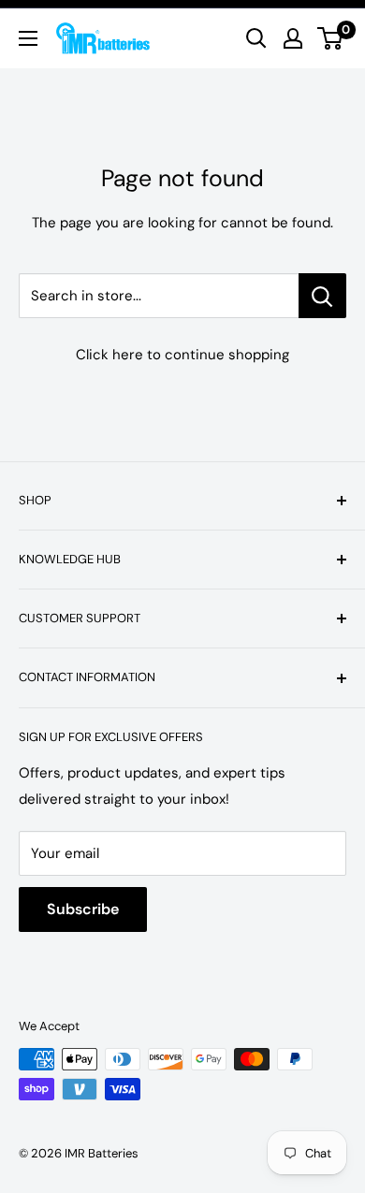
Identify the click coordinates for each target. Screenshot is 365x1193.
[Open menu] (28, 38)
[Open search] (256, 38)
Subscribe (83, 909)
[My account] (293, 38)
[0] (331, 38)
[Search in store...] (322, 295)
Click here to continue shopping (182, 354)
